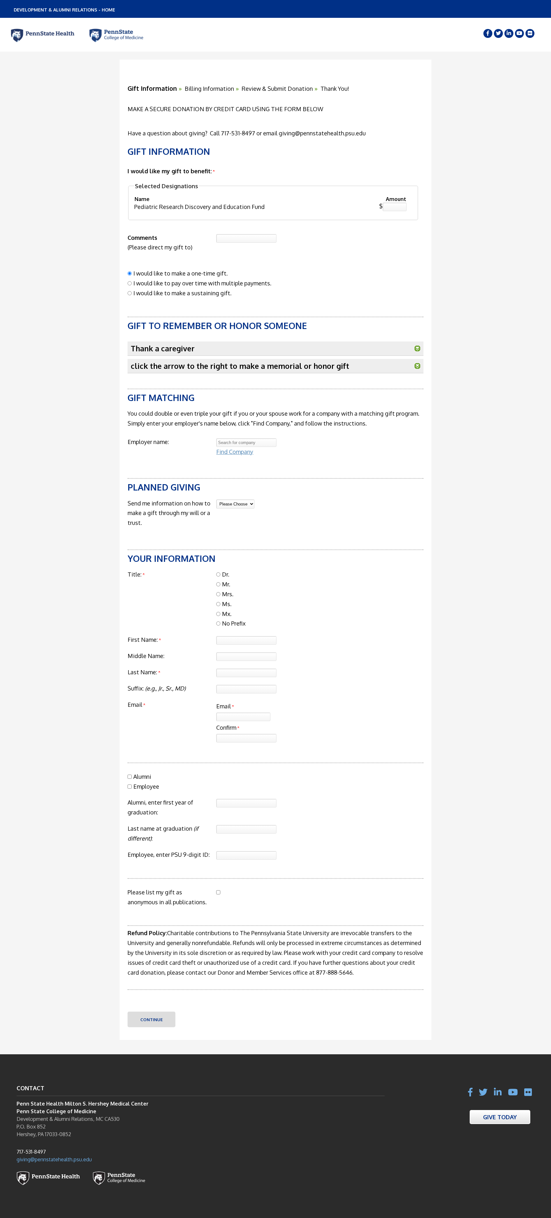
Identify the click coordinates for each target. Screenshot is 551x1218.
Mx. (226, 613)
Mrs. (227, 594)
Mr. (226, 584)
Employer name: (148, 441)
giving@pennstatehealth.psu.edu (54, 1159)
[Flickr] (529, 33)
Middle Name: (146, 655)
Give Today (500, 1117)
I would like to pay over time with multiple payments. (202, 283)
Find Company (234, 451)
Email (224, 706)
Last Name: (142, 672)
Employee (146, 786)
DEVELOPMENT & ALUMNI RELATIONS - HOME (64, 9)
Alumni (142, 776)
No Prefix (234, 623)
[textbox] (246, 442)
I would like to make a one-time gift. (180, 273)
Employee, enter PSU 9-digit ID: (169, 854)
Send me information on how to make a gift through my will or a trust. (169, 513)
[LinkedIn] (508, 33)
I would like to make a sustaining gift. (182, 293)
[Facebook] (487, 33)
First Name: (143, 639)
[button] (417, 348)
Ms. (226, 603)
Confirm (227, 727)
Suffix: (157, 688)
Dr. (225, 574)
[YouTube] (519, 33)
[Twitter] (498, 33)
